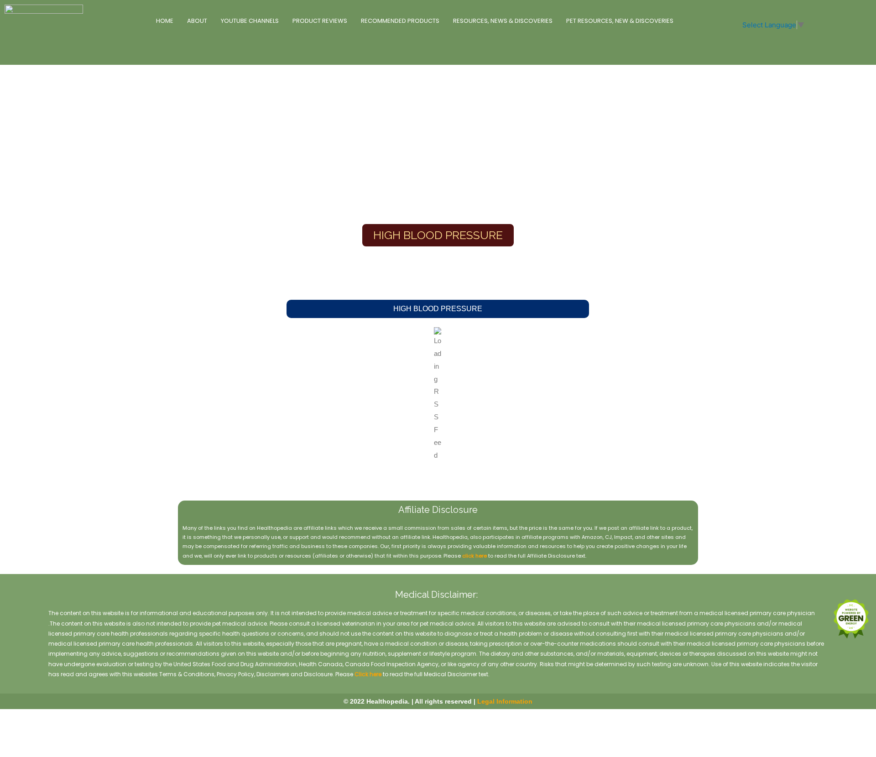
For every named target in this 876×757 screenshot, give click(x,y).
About (197, 20)
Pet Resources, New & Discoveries (619, 20)
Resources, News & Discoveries (503, 20)
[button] (437, 309)
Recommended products (400, 20)
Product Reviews (319, 20)
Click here (368, 674)
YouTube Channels (250, 20)
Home (164, 20)
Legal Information (504, 701)
